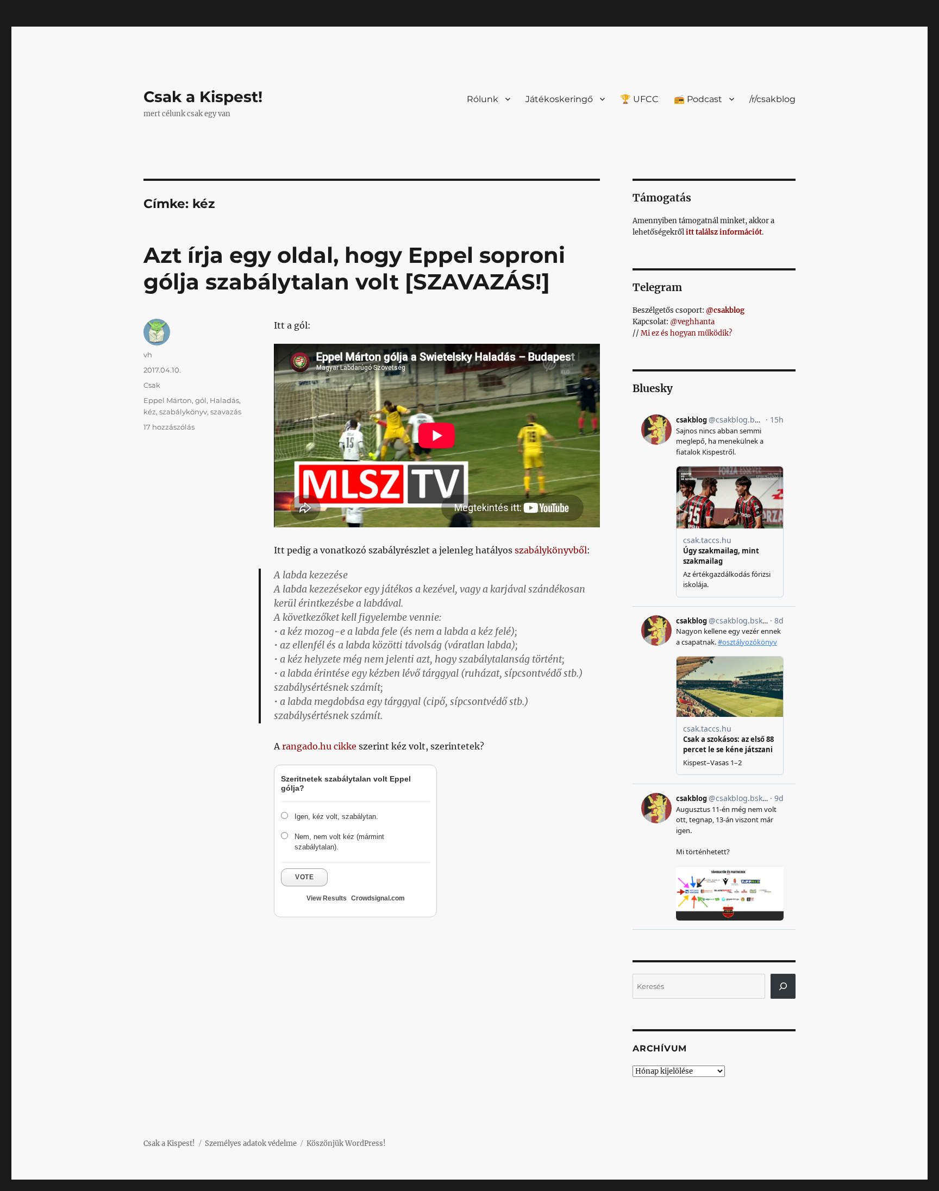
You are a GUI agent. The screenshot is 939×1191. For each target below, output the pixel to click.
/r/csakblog (772, 99)
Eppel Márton (167, 400)
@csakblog (725, 310)
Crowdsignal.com (378, 898)
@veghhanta (692, 321)
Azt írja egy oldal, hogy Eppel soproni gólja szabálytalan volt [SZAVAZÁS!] (354, 268)
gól (200, 400)
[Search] (783, 986)
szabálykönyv (183, 411)
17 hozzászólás (169, 427)
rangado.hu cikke (319, 746)
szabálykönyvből (551, 550)
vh (147, 354)
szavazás (225, 411)
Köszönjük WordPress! (346, 1143)
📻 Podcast (698, 99)
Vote (304, 877)
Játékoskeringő (559, 99)
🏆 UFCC (639, 99)
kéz (149, 411)
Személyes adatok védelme (251, 1143)
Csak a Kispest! (202, 96)
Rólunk (482, 99)
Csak (151, 385)
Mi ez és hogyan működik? (686, 333)
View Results (326, 898)
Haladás (224, 400)
